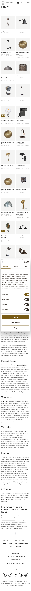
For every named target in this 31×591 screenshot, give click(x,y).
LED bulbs (23, 351)
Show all (26, 14)
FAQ (11, 546)
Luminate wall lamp (20, 165)
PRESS (10, 543)
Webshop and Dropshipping (15, 563)
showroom (12, 520)
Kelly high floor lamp (6, 31)
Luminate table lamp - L (7, 52)
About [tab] (25, 266)
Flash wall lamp (19, 31)
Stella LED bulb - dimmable (7, 120)
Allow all (15, 317)
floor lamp (25, 459)
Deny (15, 328)
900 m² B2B (5, 520)
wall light (5, 431)
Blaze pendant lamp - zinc (7, 212)
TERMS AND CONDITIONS (15, 550)
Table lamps (6, 397)
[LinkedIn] (21, 574)
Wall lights (6, 427)
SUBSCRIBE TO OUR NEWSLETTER (15, 556)
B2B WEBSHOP (7, 540)
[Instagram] (10, 574)
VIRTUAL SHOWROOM (21, 543)
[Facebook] (5, 574)
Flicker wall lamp (20, 120)
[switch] (26, 299)
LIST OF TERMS (15, 560)
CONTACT (25, 540)
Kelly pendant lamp (21, 75)
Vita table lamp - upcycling (7, 99)
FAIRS (4, 543)
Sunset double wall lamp (22, 235)
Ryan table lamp (20, 142)
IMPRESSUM (18, 546)
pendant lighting (22, 365)
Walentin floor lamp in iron (22, 99)
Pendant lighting (9, 361)
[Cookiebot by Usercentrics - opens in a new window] (22, 262)
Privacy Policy (15, 553)
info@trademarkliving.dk (17, 585)
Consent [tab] (5, 266)
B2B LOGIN (17, 540)
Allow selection (15, 322)
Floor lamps (6, 453)
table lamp (5, 401)
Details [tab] (15, 266)
